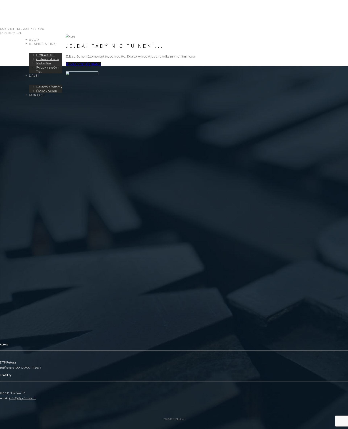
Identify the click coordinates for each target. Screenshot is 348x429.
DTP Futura (179, 419)
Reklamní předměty (49, 87)
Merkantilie (43, 63)
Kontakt (37, 95)
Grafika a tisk (42, 44)
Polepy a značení (47, 67)
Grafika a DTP (45, 55)
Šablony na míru (46, 91)
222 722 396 (33, 29)
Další (34, 75)
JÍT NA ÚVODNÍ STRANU (83, 64)
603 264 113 (10, 29)
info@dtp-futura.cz (22, 398)
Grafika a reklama (47, 59)
